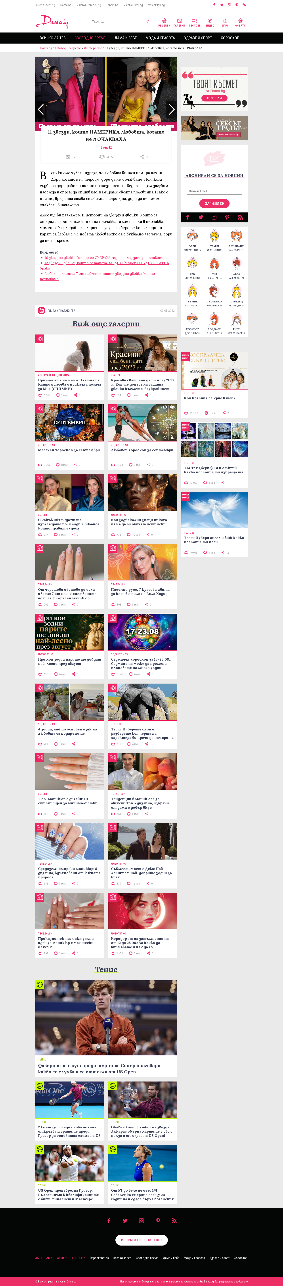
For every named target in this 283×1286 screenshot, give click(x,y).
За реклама (43, 1258)
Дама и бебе (126, 38)
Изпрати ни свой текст (141, 1240)
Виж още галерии (106, 324)
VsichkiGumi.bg (133, 5)
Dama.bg (65, 5)
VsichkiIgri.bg (156, 5)
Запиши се (214, 203)
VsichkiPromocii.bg (89, 5)
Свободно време (90, 38)
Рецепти (164, 25)
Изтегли (214, 98)
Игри (225, 25)
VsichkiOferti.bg (45, 5)
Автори (62, 1258)
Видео (210, 25)
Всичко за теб (53, 38)
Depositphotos (99, 1258)
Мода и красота (160, 38)
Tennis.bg (112, 5)
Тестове (195, 25)
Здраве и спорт (198, 38)
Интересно (93, 48)
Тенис (106, 969)
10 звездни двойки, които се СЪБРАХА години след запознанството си (106, 257)
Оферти (240, 25)
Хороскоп (230, 38)
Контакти (78, 1258)
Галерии (179, 25)
